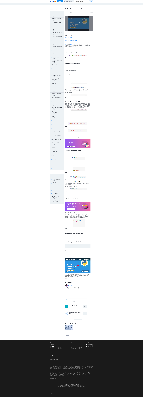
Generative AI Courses (68, 372)
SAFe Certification (64, 367)
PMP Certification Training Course (54, 366)
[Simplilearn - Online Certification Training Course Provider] (53, 1)
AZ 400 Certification (58, 367)
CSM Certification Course (62, 366)
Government (79, 349)
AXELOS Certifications (63, 374)
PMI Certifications (75, 374)
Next (89, 32)
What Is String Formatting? (68, 37)
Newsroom (59, 346)
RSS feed (72, 347)
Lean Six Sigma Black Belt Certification (55, 368)
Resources (81, 1)
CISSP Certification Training (70, 367)
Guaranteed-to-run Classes (81, 346)
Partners (79, 348)
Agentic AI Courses (84, 372)
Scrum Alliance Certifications (70, 373)
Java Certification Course (71, 368)
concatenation (84, 53)
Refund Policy (77, 384)
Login (91, 1)
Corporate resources (80, 347)
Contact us (59, 349)
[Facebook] (51, 346)
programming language (73, 44)
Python (66, 44)
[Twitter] (52, 346)
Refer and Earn (52, 344)
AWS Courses (85, 374)
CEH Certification (82, 366)
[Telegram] (52, 347)
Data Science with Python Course (70, 366)
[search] (64, 1)
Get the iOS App (89, 346)
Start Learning (71, 146)
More (86, 1)
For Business (77, 1)
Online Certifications (79, 372)
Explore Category (78, 319)
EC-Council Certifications (56, 373)
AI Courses (55, 375)
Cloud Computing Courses (61, 372)
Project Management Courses (53, 372)
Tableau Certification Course (78, 367)
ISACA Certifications (69, 374)
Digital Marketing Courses (61, 375)
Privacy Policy (72, 384)
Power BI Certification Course (64, 368)
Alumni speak (59, 347)
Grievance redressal (60, 348)
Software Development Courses (78, 373)
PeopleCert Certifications (63, 373)
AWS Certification (77, 366)
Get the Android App (89, 344)
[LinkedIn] (51, 347)
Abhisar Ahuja (70, 285)
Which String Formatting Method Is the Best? (71, 40)
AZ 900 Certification (87, 366)
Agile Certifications (73, 372)
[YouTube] (53, 346)
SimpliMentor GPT (73, 348)
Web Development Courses (86, 373)
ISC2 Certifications (58, 374)
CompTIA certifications (80, 374)
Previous (68, 32)
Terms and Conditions (66, 384)
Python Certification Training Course (79, 368)
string (80, 52)
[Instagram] (53, 347)
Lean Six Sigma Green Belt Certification (87, 367)
